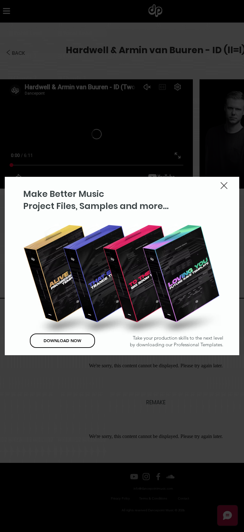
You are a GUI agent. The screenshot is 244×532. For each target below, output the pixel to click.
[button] (223, 186)
